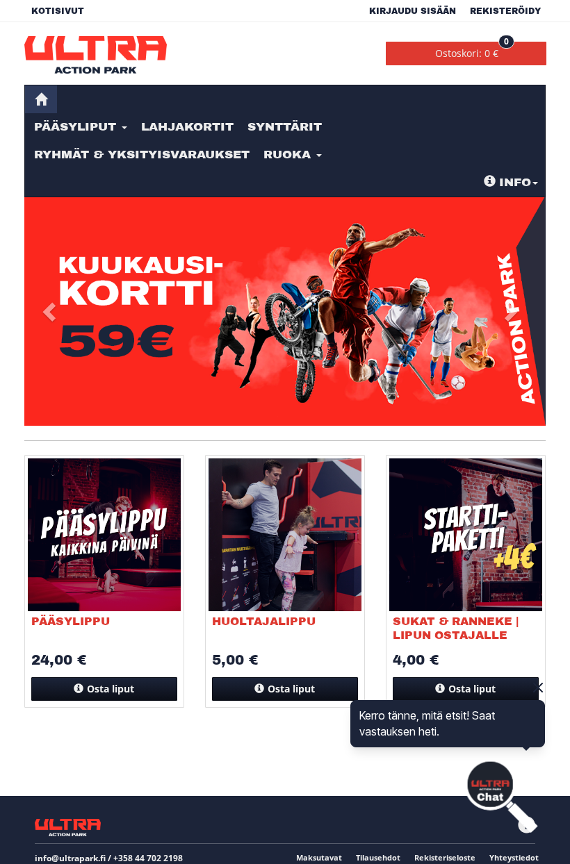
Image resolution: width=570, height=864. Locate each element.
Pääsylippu (70, 621)
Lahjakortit (187, 126)
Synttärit (284, 126)
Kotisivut (57, 11)
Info (515, 182)
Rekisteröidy (505, 11)
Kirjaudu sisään (412, 11)
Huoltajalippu (264, 621)
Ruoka (289, 154)
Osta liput (110, 688)
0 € (472, 51)
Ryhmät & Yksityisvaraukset (142, 154)
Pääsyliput (77, 126)
